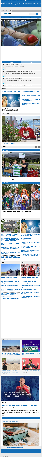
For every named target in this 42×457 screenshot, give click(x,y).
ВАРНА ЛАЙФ (23, 17)
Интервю (4, 402)
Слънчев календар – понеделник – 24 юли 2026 (14, 64)
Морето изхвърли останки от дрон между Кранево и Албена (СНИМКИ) (31, 100)
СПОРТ (20, 17)
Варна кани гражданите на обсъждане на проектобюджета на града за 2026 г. (9, 235)
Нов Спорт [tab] (31, 62)
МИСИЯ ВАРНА (6, 17)
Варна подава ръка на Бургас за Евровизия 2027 (31, 354)
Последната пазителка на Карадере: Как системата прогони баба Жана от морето (10, 371)
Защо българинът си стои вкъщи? (10, 421)
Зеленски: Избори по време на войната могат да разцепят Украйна (18, 82)
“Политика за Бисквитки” (34, 4)
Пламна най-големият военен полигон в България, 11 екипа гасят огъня (19, 85)
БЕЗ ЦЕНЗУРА (28, 17)
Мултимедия (8, 10)
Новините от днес (37, 18)
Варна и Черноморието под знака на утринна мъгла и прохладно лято (10, 92)
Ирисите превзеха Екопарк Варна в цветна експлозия (14, 179)
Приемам (29, 6)
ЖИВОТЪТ (32, 17)
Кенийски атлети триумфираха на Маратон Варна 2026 (14, 211)
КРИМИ (14, 17)
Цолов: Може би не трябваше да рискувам (30, 371)
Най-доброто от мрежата (7, 339)
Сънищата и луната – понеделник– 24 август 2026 (15, 66)
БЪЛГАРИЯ (10, 17)
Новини (2, 10)
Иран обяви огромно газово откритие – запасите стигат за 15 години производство (21, 75)
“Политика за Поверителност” (21, 4)
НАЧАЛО (2, 17)
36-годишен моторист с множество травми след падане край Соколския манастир (21, 73)
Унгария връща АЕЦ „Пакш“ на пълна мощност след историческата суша (19, 71)
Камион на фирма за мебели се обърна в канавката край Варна (14, 20)
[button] (2, 31)
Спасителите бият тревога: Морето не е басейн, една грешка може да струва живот (11, 354)
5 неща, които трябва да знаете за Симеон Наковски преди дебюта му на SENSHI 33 (19, 405)
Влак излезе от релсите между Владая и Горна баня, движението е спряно (19, 80)
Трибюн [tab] (11, 62)
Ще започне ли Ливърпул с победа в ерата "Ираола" (15, 78)
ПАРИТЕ (17, 17)
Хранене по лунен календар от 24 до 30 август (14, 68)
